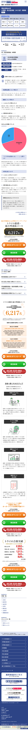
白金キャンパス (6, 623)
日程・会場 (16, 21)
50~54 (23, 18)
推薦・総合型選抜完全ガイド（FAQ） (9, 666)
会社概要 (3, 712)
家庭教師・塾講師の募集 (5, 717)
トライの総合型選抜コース (6, 638)
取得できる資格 (10, 25)
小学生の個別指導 (5, 651)
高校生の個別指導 (5, 657)
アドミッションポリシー (10, 22)
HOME (2, 707)
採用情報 (3, 718)
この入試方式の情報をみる (20, 212)
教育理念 (3, 709)
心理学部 (4, 610)
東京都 (14, 18)
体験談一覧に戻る (22, 214)
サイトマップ (3, 713)
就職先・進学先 (4, 25)
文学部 (4, 600)
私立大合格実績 (14, 44)
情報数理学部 (5, 612)
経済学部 (4, 602)
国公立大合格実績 (6, 44)
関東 (8, 16)
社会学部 (4, 604)
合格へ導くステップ (23, 44)
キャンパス (16, 25)
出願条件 (22, 21)
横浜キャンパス (6, 625)
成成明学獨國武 (6, 18)
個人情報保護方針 (4, 715)
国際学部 (4, 608)
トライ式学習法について (6, 663)
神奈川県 (17, 18)
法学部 (4, 606)
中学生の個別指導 (5, 654)
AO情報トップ (4, 21)
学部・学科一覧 (22, 25)
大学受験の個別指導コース (6, 641)
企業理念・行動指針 (5, 710)
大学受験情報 (4, 648)
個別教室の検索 (4, 660)
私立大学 (3, 16)
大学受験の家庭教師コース (6, 645)
